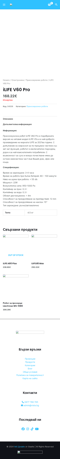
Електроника (18, 80)
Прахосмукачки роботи (36, 80)
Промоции (30, 359)
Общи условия (30, 372)
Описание (8, 119)
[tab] (30, 119)
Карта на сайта (30, 378)
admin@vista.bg (31, 405)
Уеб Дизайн (19, 446)
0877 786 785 (31, 402)
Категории (30, 365)
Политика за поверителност (30, 375)
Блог (30, 368)
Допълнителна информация (17, 124)
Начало (6, 80)
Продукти (30, 362)
